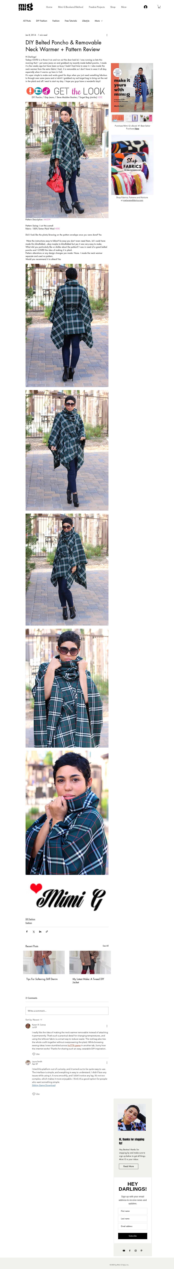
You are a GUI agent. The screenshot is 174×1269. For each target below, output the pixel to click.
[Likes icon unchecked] (34, 1054)
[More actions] (106, 35)
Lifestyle (85, 21)
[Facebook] (129, 1250)
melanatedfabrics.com (133, 200)
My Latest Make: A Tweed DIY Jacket (88, 980)
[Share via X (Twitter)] (33, 931)
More (97, 21)
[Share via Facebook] (27, 931)
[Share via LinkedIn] (40, 931)
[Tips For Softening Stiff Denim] (44, 962)
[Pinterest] (141, 1250)
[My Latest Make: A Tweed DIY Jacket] (90, 962)
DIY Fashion (41, 21)
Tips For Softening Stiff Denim (42, 979)
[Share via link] (47, 931)
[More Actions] (106, 1026)
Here (137, 128)
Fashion (55, 21)
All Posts (27, 21)
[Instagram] (135, 1250)
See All (105, 945)
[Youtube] (124, 1250)
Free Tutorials (71, 21)
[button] (159, 6)
